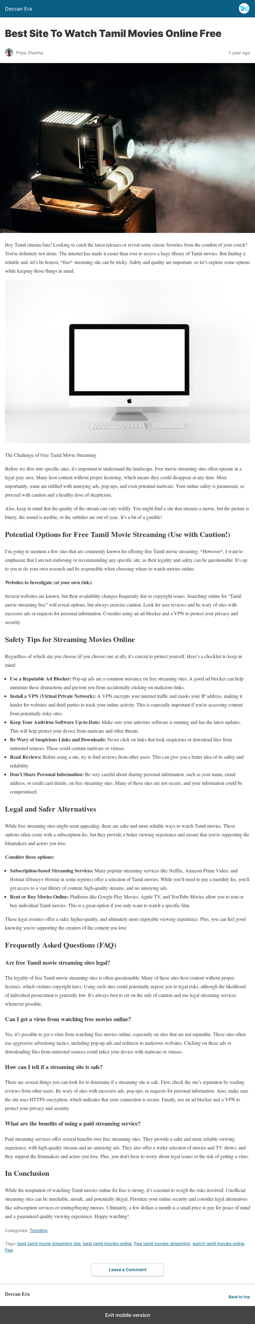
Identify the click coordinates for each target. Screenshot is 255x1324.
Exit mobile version (127, 1315)
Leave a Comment (127, 1269)
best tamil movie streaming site (49, 1243)
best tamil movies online (107, 1243)
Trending (39, 1230)
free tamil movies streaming (162, 1243)
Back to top (239, 1296)
